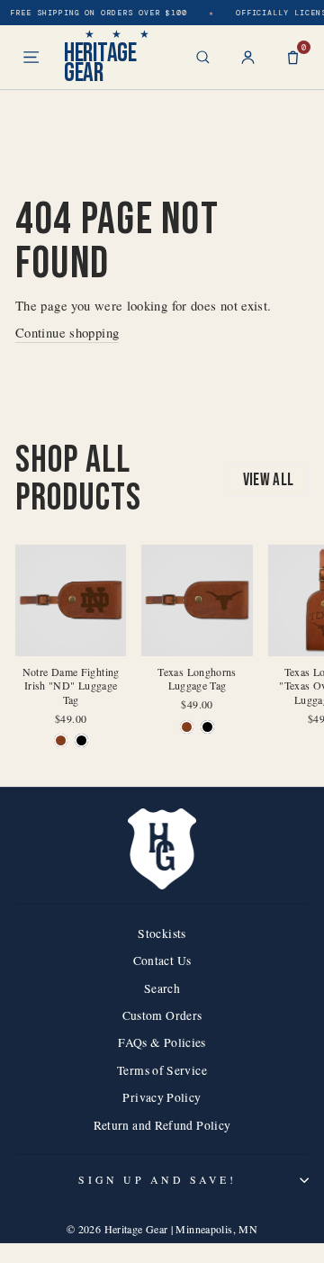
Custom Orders (162, 1015)
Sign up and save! (157, 1179)
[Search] (203, 57)
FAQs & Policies (162, 1042)
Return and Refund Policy (162, 1125)
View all (268, 480)
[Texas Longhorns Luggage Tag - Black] (207, 727)
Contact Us (162, 960)
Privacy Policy (161, 1097)
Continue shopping (67, 332)
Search (162, 988)
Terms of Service (162, 1070)
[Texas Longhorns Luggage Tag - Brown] (187, 727)
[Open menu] (31, 57)
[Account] (248, 57)
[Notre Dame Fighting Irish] (61, 740)
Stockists (161, 933)
